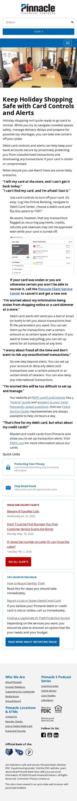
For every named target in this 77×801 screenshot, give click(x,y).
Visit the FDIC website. (47, 768)
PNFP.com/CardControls (48, 397)
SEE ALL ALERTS (18, 561)
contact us (43, 778)
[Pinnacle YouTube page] (50, 736)
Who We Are (15, 677)
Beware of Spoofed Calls (23, 511)
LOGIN (38, 31)
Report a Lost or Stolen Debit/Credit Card (34, 601)
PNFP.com (17, 443)
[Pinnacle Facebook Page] (44, 736)
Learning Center (50, 686)
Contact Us (11, 716)
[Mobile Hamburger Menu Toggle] (68, 43)
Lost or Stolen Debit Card (18, 726)
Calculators (47, 700)
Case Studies (48, 695)
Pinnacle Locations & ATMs (20, 710)
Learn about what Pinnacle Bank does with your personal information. (35, 771)
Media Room (12, 696)
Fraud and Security (15, 731)
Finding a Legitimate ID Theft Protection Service (38, 618)
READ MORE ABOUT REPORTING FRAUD (32, 641)
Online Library (48, 690)
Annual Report (13, 701)
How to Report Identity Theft (26, 583)
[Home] (47, 722)
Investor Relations (15, 687)
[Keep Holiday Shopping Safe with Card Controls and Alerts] (38, 12)
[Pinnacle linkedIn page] (56, 736)
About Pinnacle (13, 682)
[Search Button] (72, 22)
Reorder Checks (14, 721)
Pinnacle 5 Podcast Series (56, 679)
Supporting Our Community (20, 691)
